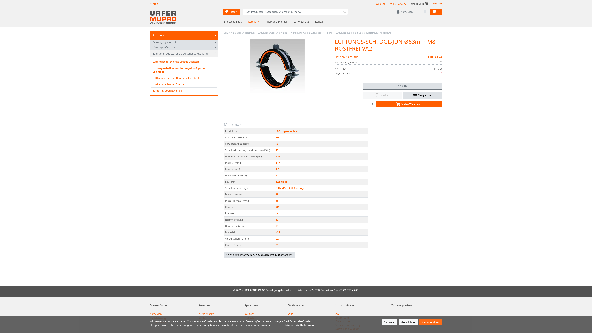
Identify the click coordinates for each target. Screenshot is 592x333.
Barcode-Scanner (277, 21)
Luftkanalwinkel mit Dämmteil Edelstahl (175, 78)
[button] (441, 73)
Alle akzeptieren (430, 322)
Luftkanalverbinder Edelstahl (169, 84)
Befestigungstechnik (164, 42)
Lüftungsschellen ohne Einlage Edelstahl (175, 61)
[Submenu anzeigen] (215, 35)
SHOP (227, 32)
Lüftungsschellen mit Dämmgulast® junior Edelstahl (179, 69)
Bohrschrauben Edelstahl (167, 90)
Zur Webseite (301, 21)
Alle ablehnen (408, 322)
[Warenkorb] (433, 12)
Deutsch (437, 3)
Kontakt (319, 21)
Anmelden (156, 314)
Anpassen (389, 322)
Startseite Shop (233, 21)
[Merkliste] (425, 12)
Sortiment (158, 35)
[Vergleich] (418, 12)
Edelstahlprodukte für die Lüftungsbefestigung (180, 53)
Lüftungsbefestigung (164, 47)
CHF (290, 314)
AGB (337, 314)
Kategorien (254, 21)
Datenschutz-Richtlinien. (299, 325)
